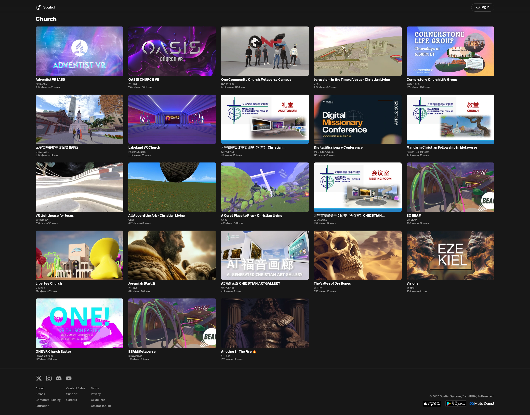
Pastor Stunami (137, 152)
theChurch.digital (324, 152)
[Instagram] (49, 378)
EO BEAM (412, 220)
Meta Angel (413, 84)
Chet (316, 84)
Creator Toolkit (101, 406)
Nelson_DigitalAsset (418, 152)
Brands (40, 394)
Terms (95, 388)
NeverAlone (227, 84)
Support (71, 394)
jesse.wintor (135, 356)
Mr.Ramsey (42, 220)
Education (42, 406)
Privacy (96, 394)
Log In (485, 7)
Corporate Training (48, 400)
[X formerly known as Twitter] (39, 378)
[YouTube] (68, 378)
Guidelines (98, 400)
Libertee (40, 288)
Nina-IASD (41, 84)
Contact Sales (75, 388)
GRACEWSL (42, 152)
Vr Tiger (132, 84)
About (40, 388)
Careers (71, 400)
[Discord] (58, 378)
